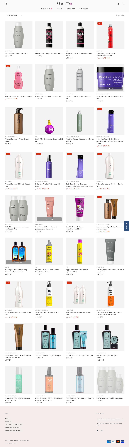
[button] (5, 4)
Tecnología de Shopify (11, 443)
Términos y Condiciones (13, 424)
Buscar (7, 418)
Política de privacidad (12, 427)
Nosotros (8, 421)
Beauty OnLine (14, 440)
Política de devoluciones (13, 430)
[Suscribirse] (123, 419)
